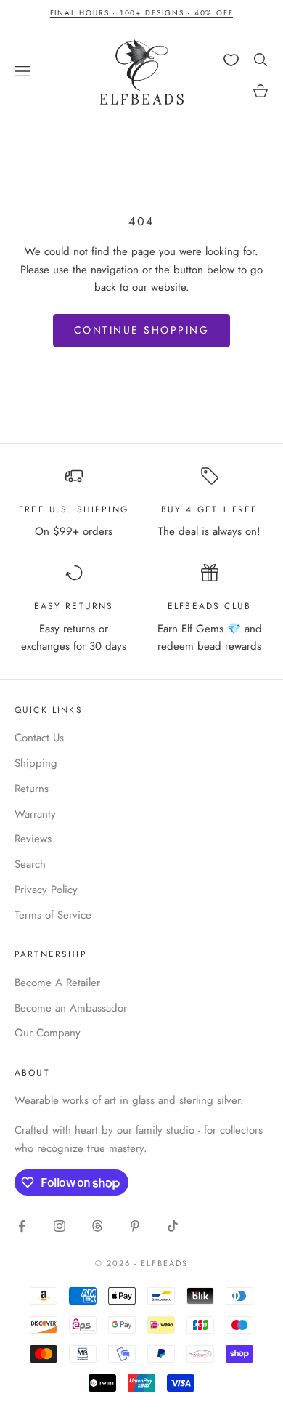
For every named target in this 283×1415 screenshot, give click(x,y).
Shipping (36, 763)
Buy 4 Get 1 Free (209, 509)
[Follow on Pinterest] (135, 1226)
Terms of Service (53, 915)
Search (30, 864)
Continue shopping (142, 330)
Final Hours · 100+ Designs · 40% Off (142, 12)
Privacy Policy (46, 890)
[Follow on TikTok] (172, 1226)
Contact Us (39, 738)
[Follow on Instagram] (59, 1226)
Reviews (33, 839)
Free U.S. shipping (73, 509)
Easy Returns (74, 606)
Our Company (48, 1033)
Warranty (35, 814)
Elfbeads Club (209, 606)
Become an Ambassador (71, 1008)
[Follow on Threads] (97, 1226)
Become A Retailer (57, 983)
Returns (32, 789)
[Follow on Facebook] (22, 1226)
